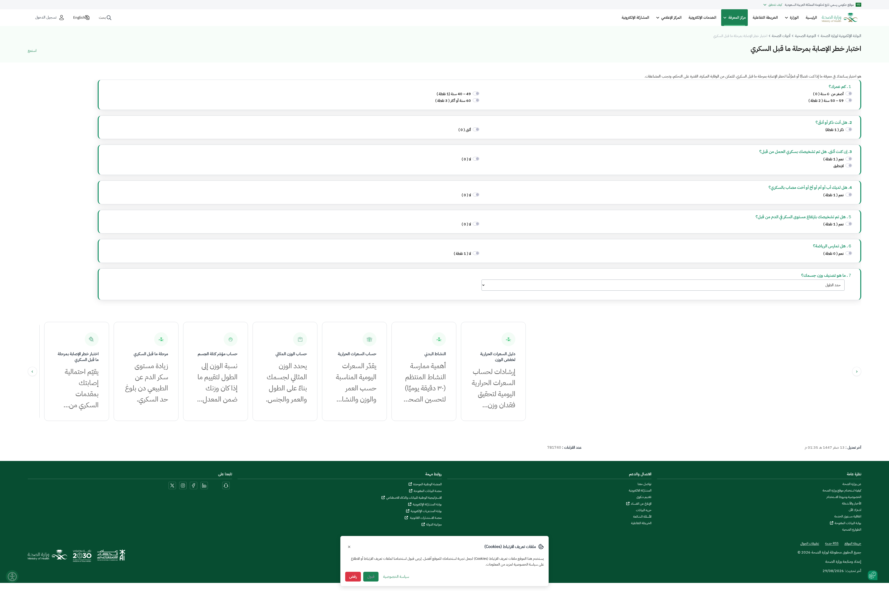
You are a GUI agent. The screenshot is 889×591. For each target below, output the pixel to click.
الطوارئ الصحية (851, 529)
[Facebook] (193, 485)
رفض (353, 576)
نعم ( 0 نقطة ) (833, 253)
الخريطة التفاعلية (765, 17)
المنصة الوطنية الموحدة (427, 484)
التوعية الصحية (805, 36)
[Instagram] (183, 485)
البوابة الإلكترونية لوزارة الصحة (841, 36)
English (79, 17)
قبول (371, 576)
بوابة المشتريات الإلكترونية (426, 511)
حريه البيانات (643, 510)
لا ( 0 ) (466, 159)
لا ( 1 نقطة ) (462, 253)
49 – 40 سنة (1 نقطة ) (454, 94)
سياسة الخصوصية (396, 576)
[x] (172, 485)
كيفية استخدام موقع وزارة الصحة (842, 490)
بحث (102, 17)
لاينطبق (838, 166)
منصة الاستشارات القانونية (425, 517)
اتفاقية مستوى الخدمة (847, 516)
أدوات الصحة (781, 36)
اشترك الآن (855, 510)
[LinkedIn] (204, 485)
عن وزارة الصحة (851, 484)
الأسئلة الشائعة (642, 516)
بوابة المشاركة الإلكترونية (427, 504)
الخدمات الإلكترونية (702, 17)
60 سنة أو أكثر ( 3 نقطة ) (453, 100)
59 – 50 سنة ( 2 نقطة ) (826, 100)
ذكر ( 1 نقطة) (834, 130)
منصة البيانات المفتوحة (428, 490)
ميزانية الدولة (434, 524)
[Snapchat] (226, 485)
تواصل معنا (644, 484)
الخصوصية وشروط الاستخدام (843, 497)
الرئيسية (811, 17)
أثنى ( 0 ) (464, 130)
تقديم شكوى (643, 497)
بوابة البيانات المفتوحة (848, 523)
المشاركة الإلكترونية (635, 17)
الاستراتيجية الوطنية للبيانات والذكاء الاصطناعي (414, 497)
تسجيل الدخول (45, 17)
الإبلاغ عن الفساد (641, 503)
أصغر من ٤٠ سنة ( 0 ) (828, 94)
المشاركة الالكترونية (640, 490)
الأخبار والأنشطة (851, 503)
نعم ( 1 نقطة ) (833, 159)
